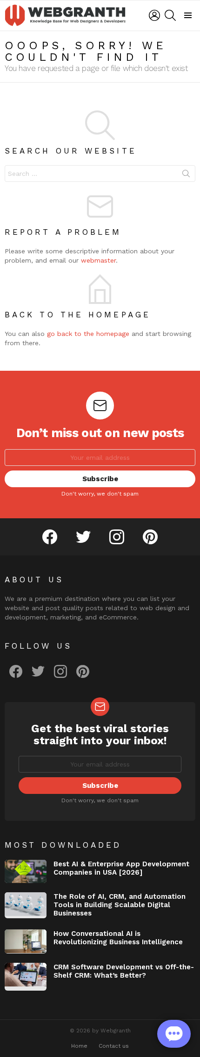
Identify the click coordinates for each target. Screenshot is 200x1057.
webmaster (98, 260)
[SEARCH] (170, 15)
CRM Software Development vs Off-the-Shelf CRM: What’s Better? (123, 971)
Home (79, 1046)
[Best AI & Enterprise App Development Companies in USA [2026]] (26, 871)
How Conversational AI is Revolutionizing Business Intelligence (118, 937)
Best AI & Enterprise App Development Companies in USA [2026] (121, 868)
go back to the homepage (88, 333)
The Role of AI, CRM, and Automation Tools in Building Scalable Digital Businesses (119, 904)
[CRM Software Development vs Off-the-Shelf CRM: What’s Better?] (26, 977)
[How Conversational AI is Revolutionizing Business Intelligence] (26, 941)
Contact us (114, 1046)
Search (186, 175)
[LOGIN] (154, 15)
